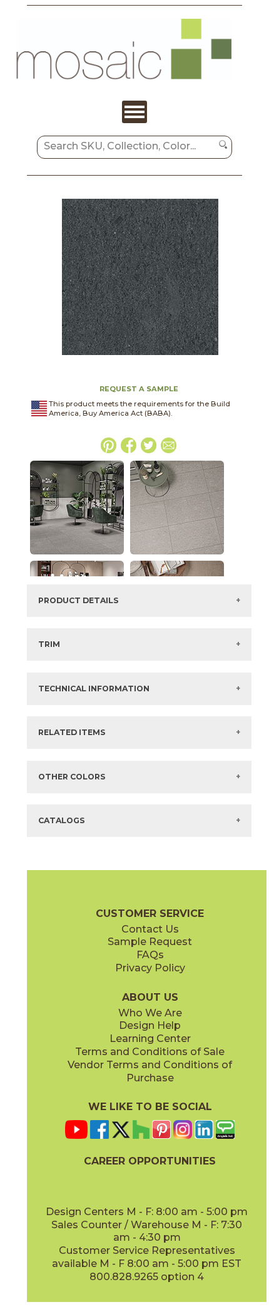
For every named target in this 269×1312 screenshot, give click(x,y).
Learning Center (150, 1038)
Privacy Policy (150, 968)
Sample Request (150, 942)
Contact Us (150, 929)
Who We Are (150, 1013)
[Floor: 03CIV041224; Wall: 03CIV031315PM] (77, 555)
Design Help (150, 1025)
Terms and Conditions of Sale (150, 1052)
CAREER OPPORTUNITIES (150, 1161)
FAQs (150, 955)
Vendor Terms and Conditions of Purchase (150, 1071)
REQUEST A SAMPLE (138, 388)
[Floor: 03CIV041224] (177, 555)
